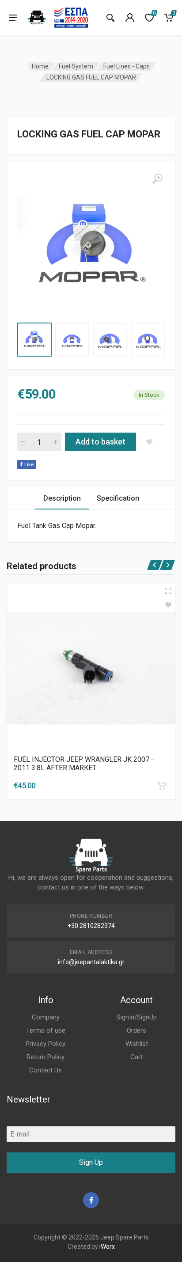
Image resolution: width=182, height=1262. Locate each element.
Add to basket (100, 441)
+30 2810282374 (91, 925)
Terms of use (45, 1030)
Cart (136, 1057)
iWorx (107, 1246)
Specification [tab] (118, 498)
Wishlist (136, 1044)
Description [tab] (62, 498)
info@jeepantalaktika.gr (91, 962)
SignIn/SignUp (137, 1017)
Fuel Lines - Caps (126, 66)
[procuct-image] (91, 668)
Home (40, 66)
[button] (162, 786)
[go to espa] (71, 17)
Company (46, 1017)
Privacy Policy (45, 1044)
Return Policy (45, 1057)
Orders (136, 1030)
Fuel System (76, 66)
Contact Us (45, 1070)
